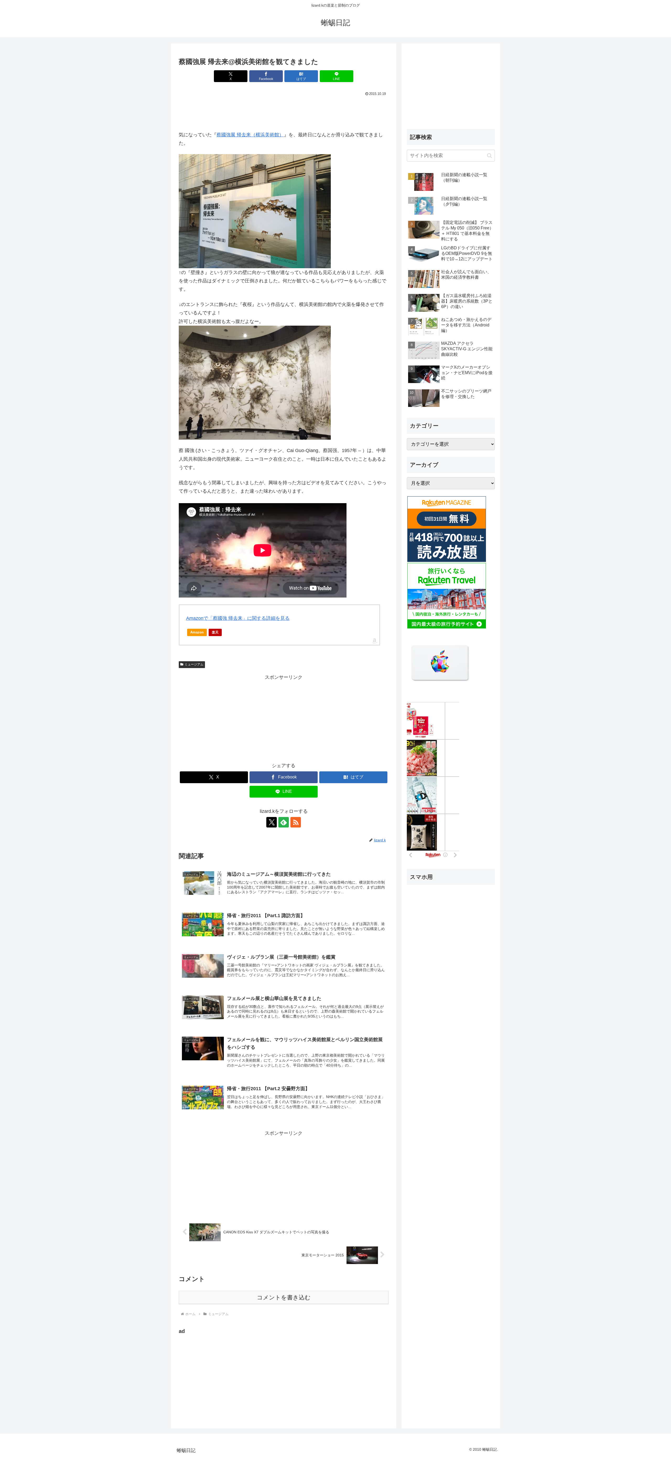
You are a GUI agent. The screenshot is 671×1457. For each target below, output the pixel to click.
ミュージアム (194, 664)
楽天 (215, 632)
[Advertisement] (283, 112)
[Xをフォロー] (271, 822)
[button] (489, 156)
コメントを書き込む (284, 1297)
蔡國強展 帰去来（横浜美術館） (250, 134)
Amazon (197, 632)
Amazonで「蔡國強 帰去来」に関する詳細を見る (238, 618)
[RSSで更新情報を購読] (295, 822)
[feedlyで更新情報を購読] (283, 822)
